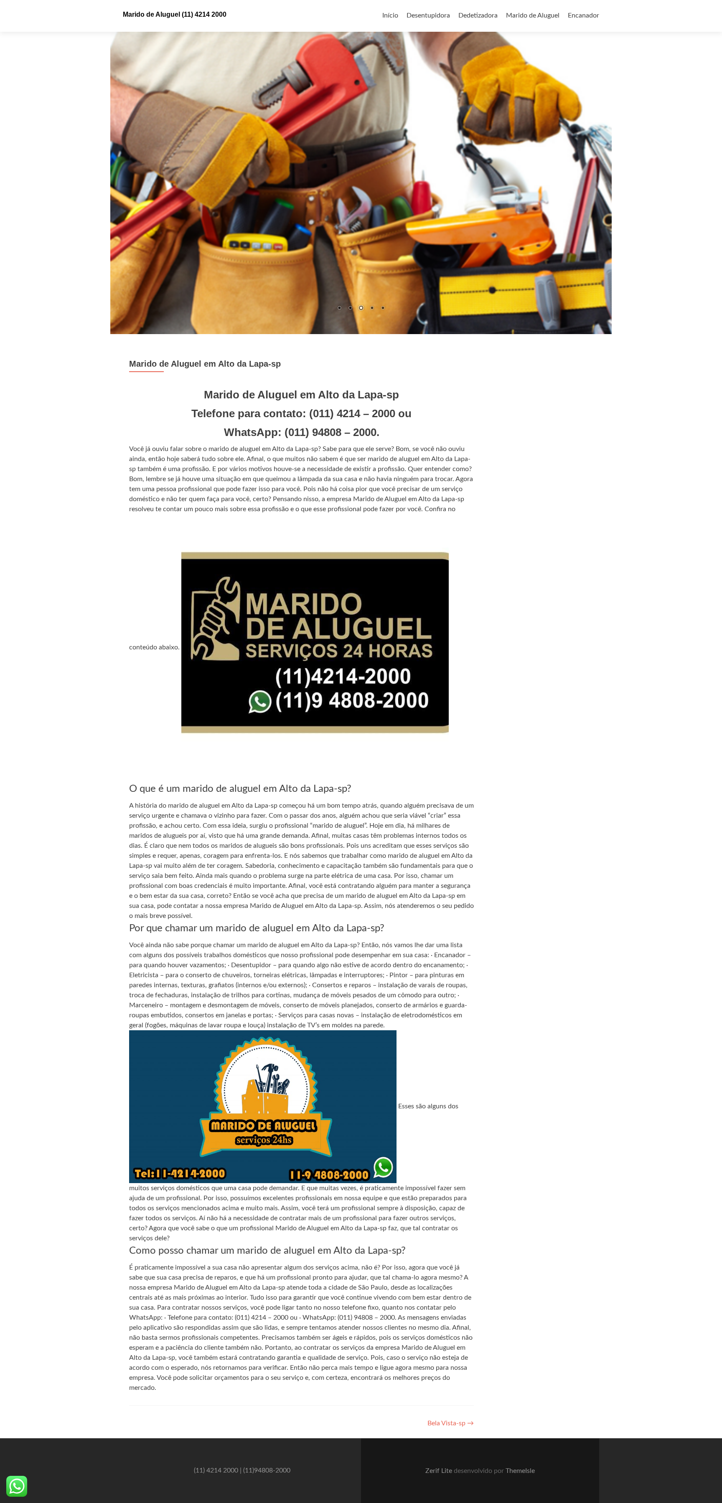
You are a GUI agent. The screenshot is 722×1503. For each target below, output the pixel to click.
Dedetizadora (478, 15)
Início (390, 15)
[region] (361, 167)
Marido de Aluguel (532, 15)
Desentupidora (428, 15)
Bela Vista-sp (450, 1423)
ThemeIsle (520, 1471)
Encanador (583, 15)
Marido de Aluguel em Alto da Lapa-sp (205, 364)
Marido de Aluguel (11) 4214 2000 (174, 14)
